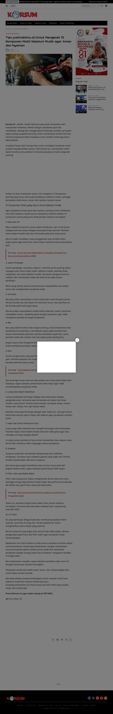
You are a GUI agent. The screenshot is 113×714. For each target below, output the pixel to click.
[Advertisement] (56, 357)
